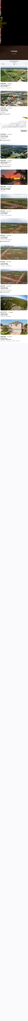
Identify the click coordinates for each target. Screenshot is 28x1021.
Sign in (4, 16)
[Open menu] (0, 45)
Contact (1, 27)
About (1, 20)
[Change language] (1, 0)
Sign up (1, 16)
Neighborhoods (2, 23)
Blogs (1, 21)
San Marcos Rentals (3, 22)
